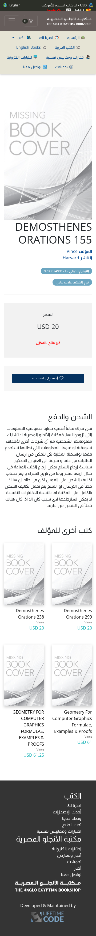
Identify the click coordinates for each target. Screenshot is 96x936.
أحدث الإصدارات (67, 812)
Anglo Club (56, 10)
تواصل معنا (32, 66)
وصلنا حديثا (71, 818)
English (15, 5)
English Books (29, 47)
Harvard (71, 258)
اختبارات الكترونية (20, 57)
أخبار (77, 868)
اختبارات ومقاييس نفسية (65, 57)
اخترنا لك (73, 805)
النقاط (80, 10)
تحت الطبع (71, 825)
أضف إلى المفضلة (45, 378)
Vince (72, 251)
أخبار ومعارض (69, 855)
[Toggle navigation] (11, 21)
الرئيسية (74, 37)
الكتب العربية (65, 47)
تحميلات (62, 66)
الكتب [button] (20, 37)
